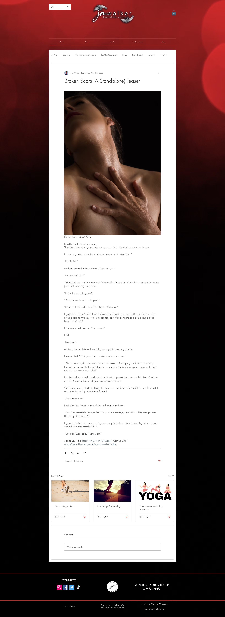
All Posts (54, 55)
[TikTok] (78, 587)
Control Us (66, 55)
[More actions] (159, 72)
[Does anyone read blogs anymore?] (155, 491)
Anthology (151, 55)
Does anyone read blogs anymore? (151, 508)
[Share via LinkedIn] (78, 453)
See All (171, 475)
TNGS (124, 55)
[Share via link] (84, 453)
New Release (137, 55)
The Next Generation (109, 55)
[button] (174, 12)
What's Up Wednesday (108, 506)
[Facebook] (65, 587)
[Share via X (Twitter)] (72, 453)
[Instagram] (59, 587)
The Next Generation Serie (86, 55)
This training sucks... (64, 506)
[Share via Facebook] (65, 453)
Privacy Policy (69, 606)
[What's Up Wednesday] (112, 491)
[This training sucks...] (70, 491)
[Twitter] (71, 587)
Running (164, 55)
